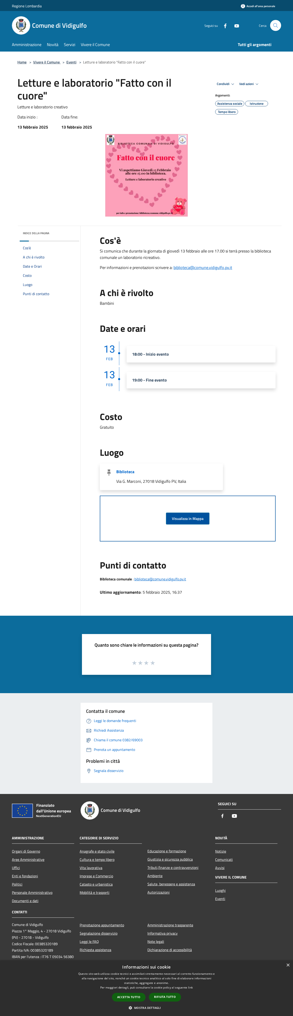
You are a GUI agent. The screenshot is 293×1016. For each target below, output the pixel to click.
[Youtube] (234, 25)
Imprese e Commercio (96, 876)
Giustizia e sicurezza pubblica (170, 859)
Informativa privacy (162, 933)
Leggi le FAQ (89, 941)
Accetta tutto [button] (128, 997)
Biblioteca (125, 472)
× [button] (288, 965)
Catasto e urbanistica (96, 884)
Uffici (16, 867)
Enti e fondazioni (25, 876)
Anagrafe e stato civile (97, 851)
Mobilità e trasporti (94, 892)
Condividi (223, 83)
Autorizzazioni (158, 892)
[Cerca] (275, 25)
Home (22, 62)
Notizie (220, 851)
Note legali (155, 941)
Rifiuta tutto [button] (165, 997)
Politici (17, 884)
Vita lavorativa (91, 867)
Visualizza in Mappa (187, 518)
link (190, 987)
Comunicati (224, 859)
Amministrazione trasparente (170, 925)
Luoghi (220, 890)
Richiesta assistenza (95, 950)
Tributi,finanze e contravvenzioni (172, 867)
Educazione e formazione (166, 851)
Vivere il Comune (47, 62)
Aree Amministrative (28, 859)
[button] (146, 1008)
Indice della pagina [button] (36, 233)
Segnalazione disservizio (98, 933)
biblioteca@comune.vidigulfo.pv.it (203, 267)
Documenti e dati (25, 900)
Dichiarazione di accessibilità (169, 950)
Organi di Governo (26, 851)
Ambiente (155, 876)
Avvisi (220, 867)
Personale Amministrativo (32, 892)
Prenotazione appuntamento (102, 925)
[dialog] (146, 988)
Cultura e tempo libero (97, 859)
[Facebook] (223, 25)
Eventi (71, 62)
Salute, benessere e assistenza (171, 884)
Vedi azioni (246, 83)
